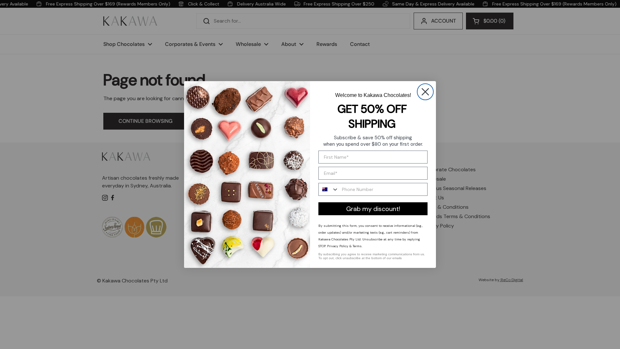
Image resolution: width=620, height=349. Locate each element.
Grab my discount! (373, 209)
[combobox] (329, 189)
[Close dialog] (425, 92)
